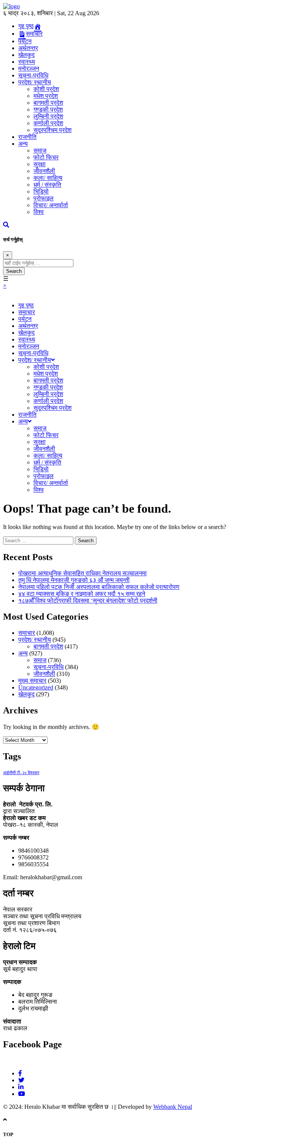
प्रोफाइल (43, 198)
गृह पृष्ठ (26, 305)
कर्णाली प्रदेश (48, 123)
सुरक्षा (39, 164)
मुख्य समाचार (32, 680)
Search (14, 271)
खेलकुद (26, 55)
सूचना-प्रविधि (33, 75)
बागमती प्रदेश (48, 102)
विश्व (38, 212)
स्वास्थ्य (26, 61)
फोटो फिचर (46, 157)
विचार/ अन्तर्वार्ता (50, 205)
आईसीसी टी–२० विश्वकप (21, 773)
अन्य (23, 143)
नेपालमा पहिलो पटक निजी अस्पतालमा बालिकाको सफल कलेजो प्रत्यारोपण (98, 587)
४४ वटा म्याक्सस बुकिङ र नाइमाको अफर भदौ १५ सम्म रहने (81, 593)
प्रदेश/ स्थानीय (34, 82)
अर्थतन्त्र (28, 48)
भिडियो (41, 191)
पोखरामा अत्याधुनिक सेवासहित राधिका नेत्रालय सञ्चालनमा (82, 573)
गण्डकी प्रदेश (48, 109)
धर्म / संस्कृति (47, 184)
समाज (39, 150)
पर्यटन (25, 41)
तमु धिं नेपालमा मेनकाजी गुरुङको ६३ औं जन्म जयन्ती (74, 580)
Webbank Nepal (172, 1106)
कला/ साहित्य (47, 178)
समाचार (26, 312)
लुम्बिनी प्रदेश (48, 116)
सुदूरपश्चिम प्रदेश (52, 130)
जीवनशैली (44, 171)
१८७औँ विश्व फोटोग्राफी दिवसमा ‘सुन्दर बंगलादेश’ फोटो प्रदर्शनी (87, 600)
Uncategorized (35, 687)
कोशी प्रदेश (46, 89)
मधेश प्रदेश (45, 96)
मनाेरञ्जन (28, 68)
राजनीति (27, 137)
